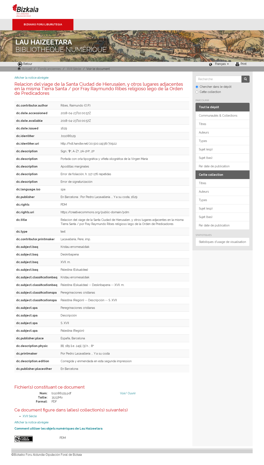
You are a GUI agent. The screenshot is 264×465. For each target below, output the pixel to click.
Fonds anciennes (49, 68)
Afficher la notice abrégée (31, 77)
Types (203, 141)
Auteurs (204, 132)
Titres (202, 124)
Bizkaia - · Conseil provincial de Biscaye (29, 9)
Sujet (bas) (205, 157)
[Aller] (245, 79)
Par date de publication (214, 166)
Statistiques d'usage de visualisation (222, 242)
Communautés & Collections (218, 115)
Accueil (27, 68)
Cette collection (210, 92)
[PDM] (33, 439)
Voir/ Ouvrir (128, 393)
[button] (222, 64)
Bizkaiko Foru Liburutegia (43, 24)
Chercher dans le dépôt (215, 86)
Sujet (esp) (206, 149)
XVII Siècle (74, 68)
